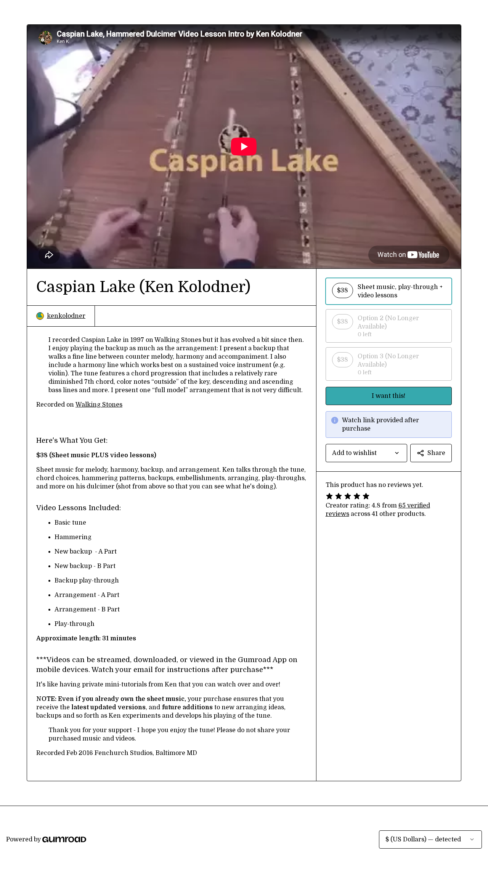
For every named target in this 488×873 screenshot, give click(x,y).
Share (436, 453)
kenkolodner (66, 316)
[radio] (389, 291)
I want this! (388, 396)
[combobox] (366, 453)
